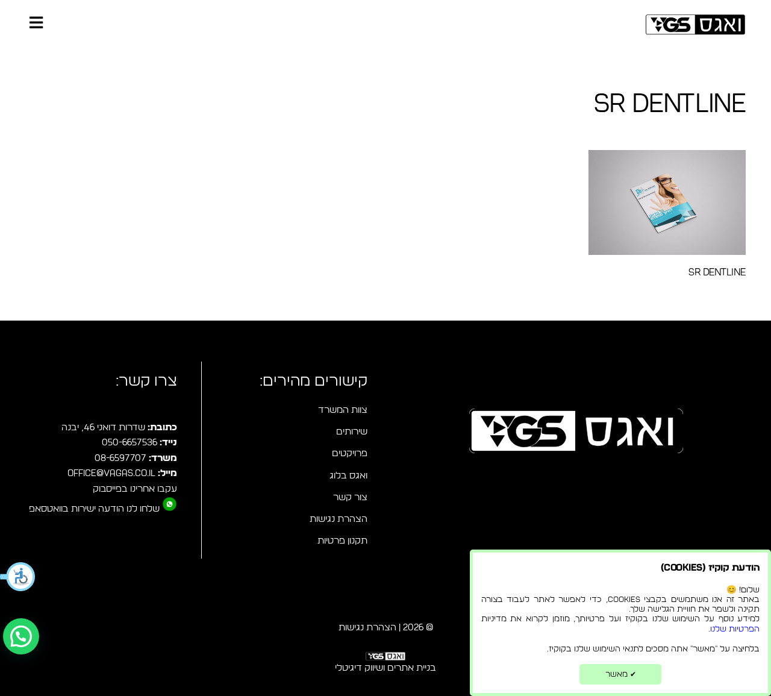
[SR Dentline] (667, 202)
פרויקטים (349, 453)
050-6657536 (129, 442)
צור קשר (350, 497)
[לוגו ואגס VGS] (695, 24)
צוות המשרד (342, 410)
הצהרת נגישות (338, 519)
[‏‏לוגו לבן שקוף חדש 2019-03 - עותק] (385, 658)
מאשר (620, 674)
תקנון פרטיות (342, 540)
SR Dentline (716, 272)
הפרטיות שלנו (735, 629)
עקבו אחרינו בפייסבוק (135, 489)
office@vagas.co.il (111, 473)
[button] (18, 577)
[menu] (36, 24)
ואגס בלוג (348, 475)
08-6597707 (120, 458)
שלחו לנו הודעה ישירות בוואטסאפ (94, 508)
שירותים (351, 431)
